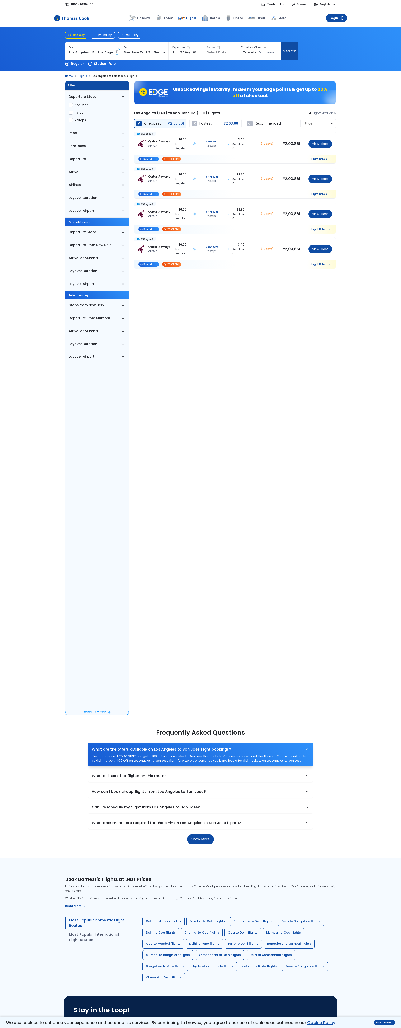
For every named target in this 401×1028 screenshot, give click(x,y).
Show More (200, 839)
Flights (191, 18)
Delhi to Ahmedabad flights (271, 955)
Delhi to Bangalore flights (301, 921)
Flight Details (319, 159)
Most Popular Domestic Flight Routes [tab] (96, 922)
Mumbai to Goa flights (283, 932)
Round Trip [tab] (105, 35)
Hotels (215, 18)
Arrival (74, 171)
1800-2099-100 (82, 4)
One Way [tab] (79, 35)
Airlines (75, 184)
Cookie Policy (321, 1022)
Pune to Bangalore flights (305, 966)
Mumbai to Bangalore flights (168, 955)
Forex (168, 18)
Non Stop (82, 105)
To (125, 47)
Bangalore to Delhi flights (253, 921)
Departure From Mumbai (89, 318)
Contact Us (275, 4)
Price (73, 133)
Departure (178, 47)
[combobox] (91, 52)
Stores (302, 4)
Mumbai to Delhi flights (207, 921)
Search (289, 51)
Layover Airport (81, 210)
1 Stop (79, 113)
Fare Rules (77, 146)
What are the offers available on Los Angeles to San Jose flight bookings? (161, 749)
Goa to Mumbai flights (163, 944)
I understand (384, 1022)
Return (211, 47)
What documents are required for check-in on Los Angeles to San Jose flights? (166, 822)
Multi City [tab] (132, 35)
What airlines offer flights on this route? (129, 775)
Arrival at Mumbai (84, 257)
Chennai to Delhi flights (163, 977)
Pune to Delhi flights (243, 944)
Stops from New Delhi (87, 305)
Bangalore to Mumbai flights (289, 944)
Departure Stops (83, 96)
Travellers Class (251, 47)
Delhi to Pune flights (204, 944)
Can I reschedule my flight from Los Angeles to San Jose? (146, 807)
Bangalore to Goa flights (165, 966)
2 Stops (80, 120)
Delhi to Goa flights (161, 932)
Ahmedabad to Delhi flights (220, 955)
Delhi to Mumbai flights (163, 921)
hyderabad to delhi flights (213, 966)
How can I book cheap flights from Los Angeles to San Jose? (149, 791)
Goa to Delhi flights (243, 932)
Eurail (260, 18)
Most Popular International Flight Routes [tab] (94, 937)
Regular (77, 63)
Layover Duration (83, 197)
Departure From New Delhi (90, 245)
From (72, 47)
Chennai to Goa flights (201, 932)
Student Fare (105, 63)
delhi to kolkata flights (259, 966)
